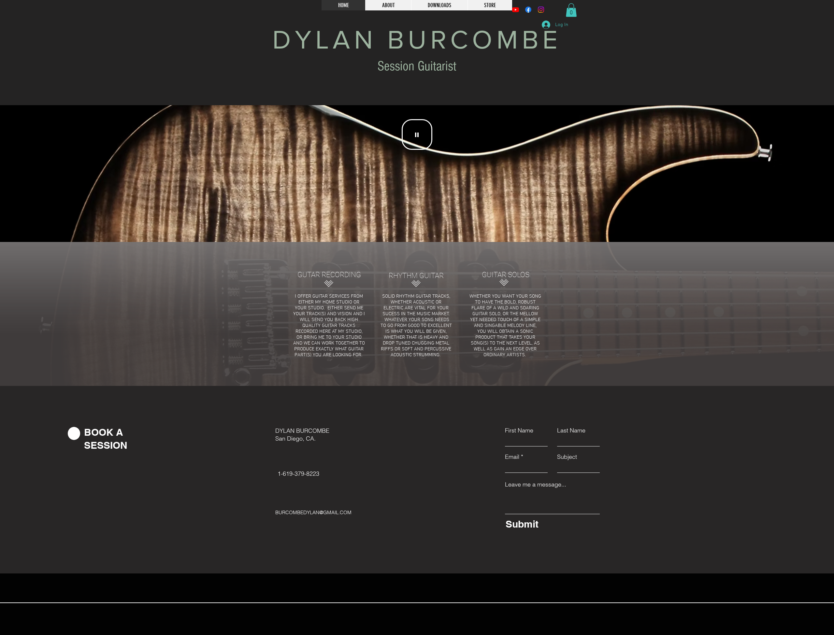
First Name (519, 430)
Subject (567, 457)
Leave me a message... (535, 484)
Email (512, 457)
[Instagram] (541, 10)
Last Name (571, 430)
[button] (571, 10)
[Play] (417, 134)
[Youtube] (515, 10)
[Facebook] (528, 10)
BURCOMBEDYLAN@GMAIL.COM (313, 512)
